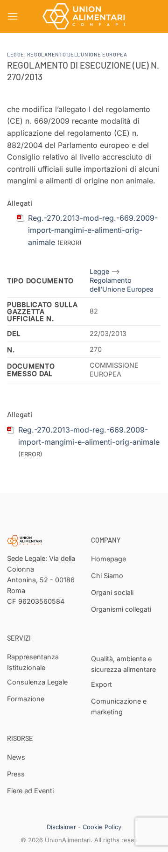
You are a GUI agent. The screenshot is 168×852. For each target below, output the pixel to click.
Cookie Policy (102, 827)
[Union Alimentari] (84, 16)
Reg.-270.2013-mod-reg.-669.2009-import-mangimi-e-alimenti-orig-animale (93, 229)
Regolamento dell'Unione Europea (77, 54)
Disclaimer (61, 827)
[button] (12, 16)
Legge (15, 54)
